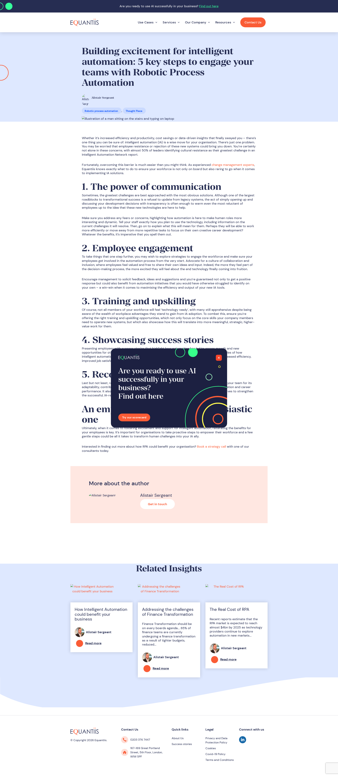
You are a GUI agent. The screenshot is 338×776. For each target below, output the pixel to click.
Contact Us (253, 22)
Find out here (208, 6)
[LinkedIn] (242, 742)
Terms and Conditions (219, 760)
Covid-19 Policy (215, 754)
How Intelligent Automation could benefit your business (101, 614)
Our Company (195, 22)
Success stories (182, 744)
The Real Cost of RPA (229, 609)
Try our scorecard (134, 417)
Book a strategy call (211, 446)
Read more (93, 643)
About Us (178, 738)
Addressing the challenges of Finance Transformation (167, 612)
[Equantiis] (84, 22)
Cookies (210, 748)
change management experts (233, 165)
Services (169, 22)
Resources (223, 22)
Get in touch (157, 504)
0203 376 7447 (140, 739)
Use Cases (146, 22)
